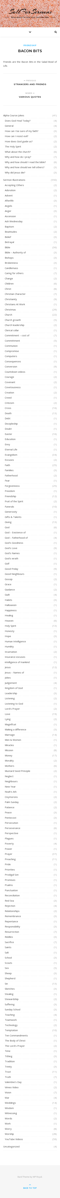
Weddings (10, 1102)
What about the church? (18, 151)
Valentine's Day (13, 1082)
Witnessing (11, 1113)
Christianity (11, 299)
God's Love (11, 548)
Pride (8, 864)
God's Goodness (14, 542)
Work (8, 1123)
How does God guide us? (19, 141)
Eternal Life (11, 449)
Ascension (10, 216)
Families (9, 470)
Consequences (13, 361)
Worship (9, 1133)
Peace (8, 812)
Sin (6, 983)
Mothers (9, 765)
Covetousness (13, 387)
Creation (9, 392)
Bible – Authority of (15, 252)
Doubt (8, 428)
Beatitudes (11, 231)
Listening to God (14, 703)
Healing (9, 615)
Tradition (10, 1061)
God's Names (12, 553)
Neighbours (11, 781)
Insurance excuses (15, 656)
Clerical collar (12, 330)
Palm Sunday (12, 802)
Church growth (13, 319)
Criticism (9, 402)
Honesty (9, 631)
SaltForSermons (30, 11)
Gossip (8, 579)
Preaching (10, 859)
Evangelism (11, 454)
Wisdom (9, 1108)
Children (9, 283)
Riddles (9, 936)
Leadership (11, 693)
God (7, 527)
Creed (8, 397)
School (8, 957)
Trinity (8, 1066)
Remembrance (13, 916)
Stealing (9, 994)
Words (8, 1118)
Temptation (11, 1030)
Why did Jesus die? (15, 172)
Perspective (11, 833)
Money (8, 755)
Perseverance (12, 828)
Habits (8, 599)
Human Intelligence (15, 641)
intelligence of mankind (17, 662)
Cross (8, 408)
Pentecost (10, 817)
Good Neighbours (14, 573)
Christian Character (15, 293)
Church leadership (14, 325)
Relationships (12, 911)
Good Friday (11, 568)
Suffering (10, 1004)
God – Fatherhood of (16, 537)
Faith (7, 465)
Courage (9, 376)
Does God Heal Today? (18, 120)
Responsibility (12, 926)
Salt (7, 952)
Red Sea (9, 900)
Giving (8, 522)
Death (8, 413)
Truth (8, 1077)
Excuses (9, 459)
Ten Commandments (16, 1035)
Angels (8, 205)
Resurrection (12, 931)
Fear (7, 480)
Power (8, 848)
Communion (11, 345)
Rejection (10, 905)
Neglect (9, 776)
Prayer (8, 853)
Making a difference (15, 729)
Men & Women (13, 739)
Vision (8, 1092)
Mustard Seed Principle (17, 771)
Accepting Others (14, 185)
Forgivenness (12, 485)
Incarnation (11, 651)
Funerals (9, 506)
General (9, 125)
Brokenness (11, 262)
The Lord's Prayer (15, 1045)
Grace (8, 584)
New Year (10, 786)
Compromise (12, 351)
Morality (9, 760)
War (7, 1097)
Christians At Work (15, 304)
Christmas (10, 309)
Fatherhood (11, 475)
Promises (10, 879)
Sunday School (12, 1009)
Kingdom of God (14, 688)
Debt (7, 418)
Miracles (9, 745)
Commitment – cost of (17, 335)
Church (8, 314)
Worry (8, 1128)
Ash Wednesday (14, 221)
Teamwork (11, 1019)
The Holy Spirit (13, 146)
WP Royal (37, 1176)
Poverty (9, 843)
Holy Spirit (10, 625)
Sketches (10, 988)
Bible (7, 247)
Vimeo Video (12, 1087)
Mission (9, 750)
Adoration (10, 190)
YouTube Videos (14, 1139)
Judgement (11, 682)
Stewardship (12, 999)
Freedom (10, 491)
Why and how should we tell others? (24, 167)
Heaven (9, 620)
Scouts (8, 962)
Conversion (11, 366)
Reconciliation (12, 895)
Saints (8, 947)
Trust (8, 1071)
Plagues (9, 838)
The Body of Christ (15, 1040)
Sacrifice (9, 942)
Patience (9, 807)
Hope (8, 636)
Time (7, 1050)
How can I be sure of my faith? (21, 131)
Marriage (10, 734)
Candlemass (11, 268)
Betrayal (9, 242)
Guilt (7, 594)
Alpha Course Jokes (13, 115)
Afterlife (9, 200)
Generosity (11, 511)
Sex (7, 968)
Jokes (8, 677)
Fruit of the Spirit (14, 501)
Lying (8, 719)
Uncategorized (11, 1146)
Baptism (9, 226)
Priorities (10, 869)
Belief (8, 237)
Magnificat (10, 724)
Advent (9, 195)
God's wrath (11, 558)
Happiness (11, 610)
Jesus (8, 667)
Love (7, 714)
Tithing (8, 1056)
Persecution (11, 822)
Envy (7, 444)
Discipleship (11, 423)
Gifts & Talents (13, 517)
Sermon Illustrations (14, 179)
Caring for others (14, 273)
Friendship (30, 45)
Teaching (10, 1014)
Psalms (9, 885)
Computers (11, 356)
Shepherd (10, 978)
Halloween (10, 605)
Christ (8, 288)
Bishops (9, 257)
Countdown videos (15, 371)
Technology (11, 1025)
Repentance (11, 921)
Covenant (10, 382)
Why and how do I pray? (18, 156)
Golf (7, 563)
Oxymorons (11, 797)
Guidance (10, 589)
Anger (8, 211)
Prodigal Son (12, 874)
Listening (10, 698)
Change (9, 278)
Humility (9, 646)
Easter (8, 434)
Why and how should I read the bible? (25, 162)
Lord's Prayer (12, 708)
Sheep (8, 973)
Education (10, 439)
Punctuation (11, 890)
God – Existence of (15, 532)
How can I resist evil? (16, 136)
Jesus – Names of (14, 672)
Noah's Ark (10, 791)
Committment (12, 340)
